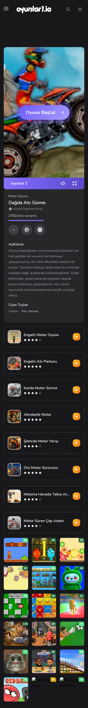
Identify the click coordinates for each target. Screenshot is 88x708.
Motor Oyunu (18, 196)
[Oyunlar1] (33, 9)
